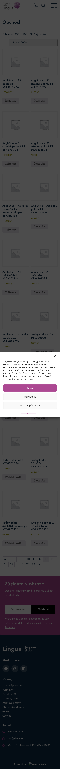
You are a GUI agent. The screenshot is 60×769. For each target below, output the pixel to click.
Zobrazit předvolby (30, 405)
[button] (55, 355)
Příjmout (30, 387)
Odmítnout (30, 396)
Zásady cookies (28, 413)
